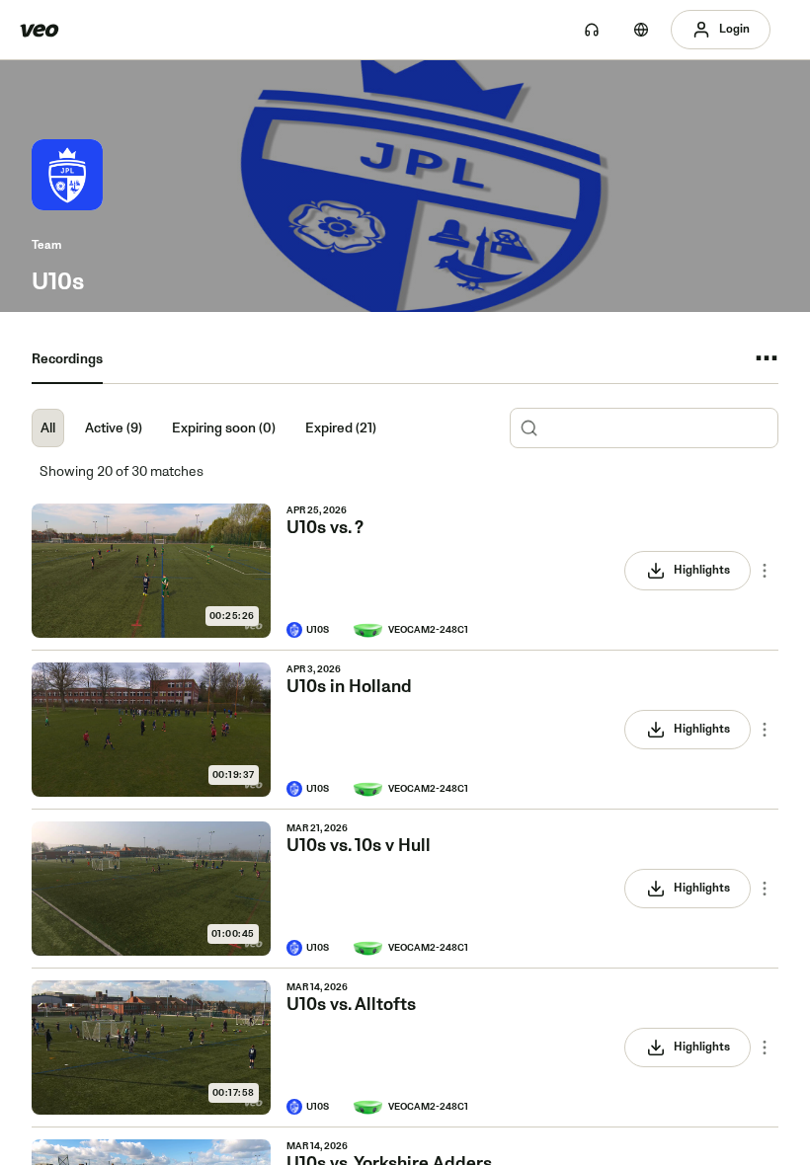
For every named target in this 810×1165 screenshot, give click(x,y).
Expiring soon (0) (224, 428)
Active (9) (113, 428)
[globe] (641, 29)
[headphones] (591, 29)
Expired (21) (340, 428)
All (47, 428)
